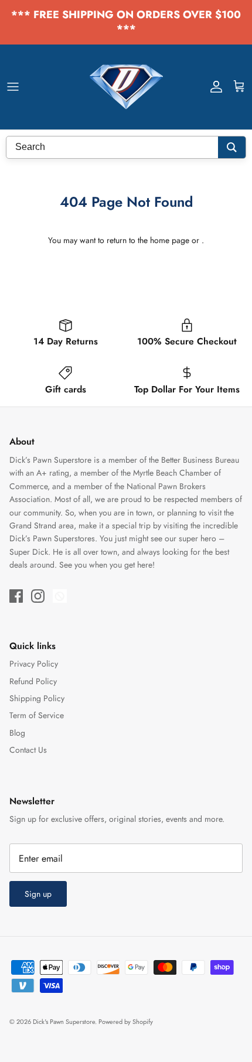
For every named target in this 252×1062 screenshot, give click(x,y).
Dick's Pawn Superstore (64, 1021)
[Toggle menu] (13, 87)
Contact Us (28, 750)
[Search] (232, 147)
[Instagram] (38, 596)
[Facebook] (16, 596)
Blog (17, 733)
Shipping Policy (36, 698)
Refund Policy (33, 681)
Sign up (38, 894)
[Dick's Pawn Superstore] (126, 87)
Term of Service (36, 715)
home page (169, 240)
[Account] (213, 87)
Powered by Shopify (125, 1021)
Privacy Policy (33, 664)
